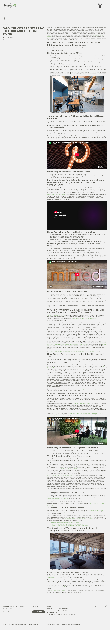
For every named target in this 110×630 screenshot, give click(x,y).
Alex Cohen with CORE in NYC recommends (59, 475)
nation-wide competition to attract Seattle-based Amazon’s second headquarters (76, 343)
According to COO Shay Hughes (56, 194)
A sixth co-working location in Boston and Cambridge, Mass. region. (69, 525)
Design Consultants (59, 587)
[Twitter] (105, 606)
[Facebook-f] (101, 606)
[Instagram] (96, 606)
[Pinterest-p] (103, 606)
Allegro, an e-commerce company (82, 403)
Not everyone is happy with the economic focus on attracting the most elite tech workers (73, 351)
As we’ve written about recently (56, 315)
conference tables (52, 577)
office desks (97, 576)
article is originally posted (57, 590)
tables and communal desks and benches (84, 318)
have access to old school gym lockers (58, 498)
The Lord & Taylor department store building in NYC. (65, 522)
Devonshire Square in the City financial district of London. (66, 524)
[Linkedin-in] (98, 606)
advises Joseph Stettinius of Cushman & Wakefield (66, 469)
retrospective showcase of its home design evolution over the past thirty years (82, 389)
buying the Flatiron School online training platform (79, 518)
